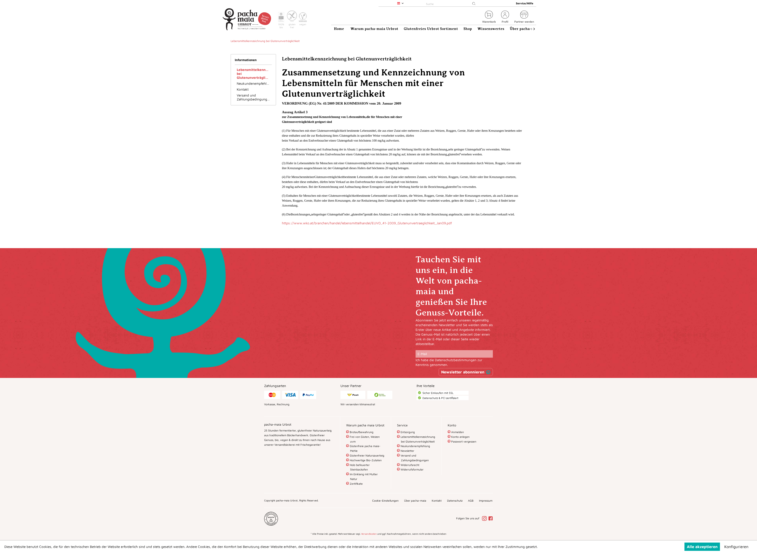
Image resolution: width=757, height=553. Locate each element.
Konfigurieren (736, 546)
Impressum (485, 500)
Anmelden (457, 432)
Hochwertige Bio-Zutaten (365, 460)
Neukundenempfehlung (254, 83)
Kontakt (243, 89)
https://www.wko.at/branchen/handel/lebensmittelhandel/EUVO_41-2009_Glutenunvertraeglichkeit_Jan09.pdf (367, 223)
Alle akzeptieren (702, 546)
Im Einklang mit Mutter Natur (363, 476)
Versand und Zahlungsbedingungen (254, 97)
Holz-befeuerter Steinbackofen (359, 467)
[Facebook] (490, 518)
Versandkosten (369, 533)
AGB (471, 500)
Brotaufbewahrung (361, 432)
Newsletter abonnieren (462, 372)
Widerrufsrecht (409, 465)
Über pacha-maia (415, 500)
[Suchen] (474, 4)
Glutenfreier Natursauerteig (366, 455)
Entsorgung (407, 432)
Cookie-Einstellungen (385, 500)
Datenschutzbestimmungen (455, 360)
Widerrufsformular (411, 469)
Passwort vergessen (463, 441)
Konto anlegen (460, 436)
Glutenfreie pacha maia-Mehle (364, 448)
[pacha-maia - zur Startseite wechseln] (247, 19)
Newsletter (407, 450)
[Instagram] (485, 518)
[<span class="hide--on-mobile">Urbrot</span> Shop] (477, 17)
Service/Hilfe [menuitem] (524, 3)
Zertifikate (356, 483)
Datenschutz (454, 500)
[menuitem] (451, 3)
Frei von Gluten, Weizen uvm (364, 439)
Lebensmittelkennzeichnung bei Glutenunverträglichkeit (254, 74)
